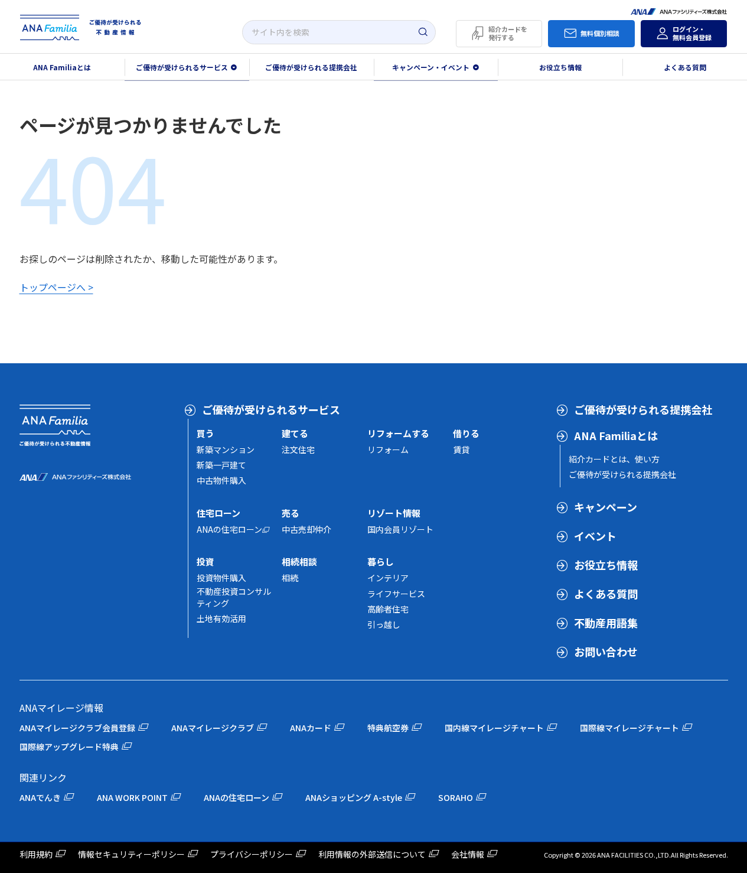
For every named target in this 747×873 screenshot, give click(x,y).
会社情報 (467, 854)
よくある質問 (685, 67)
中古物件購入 (221, 480)
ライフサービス (396, 594)
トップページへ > (56, 287)
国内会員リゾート (400, 529)
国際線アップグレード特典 (69, 747)
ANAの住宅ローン (229, 529)
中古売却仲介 (306, 529)
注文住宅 (298, 449)
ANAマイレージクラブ (212, 728)
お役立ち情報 (560, 67)
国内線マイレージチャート (494, 728)
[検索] (423, 32)
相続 (290, 578)
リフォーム (388, 449)
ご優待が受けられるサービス (271, 409)
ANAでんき (40, 797)
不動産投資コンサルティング (234, 597)
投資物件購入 (221, 578)
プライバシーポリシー (251, 854)
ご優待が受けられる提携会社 (311, 67)
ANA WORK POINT (132, 797)
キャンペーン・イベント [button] (430, 67)
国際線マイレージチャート (629, 728)
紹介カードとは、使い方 (614, 459)
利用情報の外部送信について (372, 854)
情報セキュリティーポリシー (131, 854)
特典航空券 (388, 728)
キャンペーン (605, 506)
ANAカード (310, 728)
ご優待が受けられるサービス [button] (182, 67)
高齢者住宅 (388, 609)
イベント (595, 535)
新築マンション (226, 449)
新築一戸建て (221, 465)
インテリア (388, 578)
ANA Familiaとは (62, 67)
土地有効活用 (221, 618)
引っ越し (383, 624)
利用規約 (36, 854)
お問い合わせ (606, 651)
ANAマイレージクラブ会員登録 (77, 728)
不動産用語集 (606, 622)
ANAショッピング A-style (353, 797)
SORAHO (455, 797)
